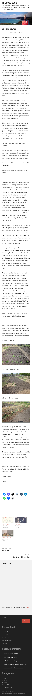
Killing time (17, 661)
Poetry (5, 680)
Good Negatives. (6, 638)
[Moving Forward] (7, 520)
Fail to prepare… (18, 668)
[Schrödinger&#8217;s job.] (7, 533)
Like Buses (5, 643)
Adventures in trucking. (21, 664)
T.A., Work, (7, 684)
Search (4, 617)
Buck (5, 33)
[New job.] (21, 520)
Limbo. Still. (5, 635)
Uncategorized (8, 687)
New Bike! (5, 632)
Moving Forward (6, 524)
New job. (17, 524)
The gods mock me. (13, 657)
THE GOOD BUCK (9, 3)
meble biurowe (8, 661)
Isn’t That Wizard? (7, 640)
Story (5, 682)
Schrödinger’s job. (6, 537)
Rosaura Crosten (8, 664)
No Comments (23, 33)
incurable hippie (8, 668)
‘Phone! (16, 653)
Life (5, 678)
